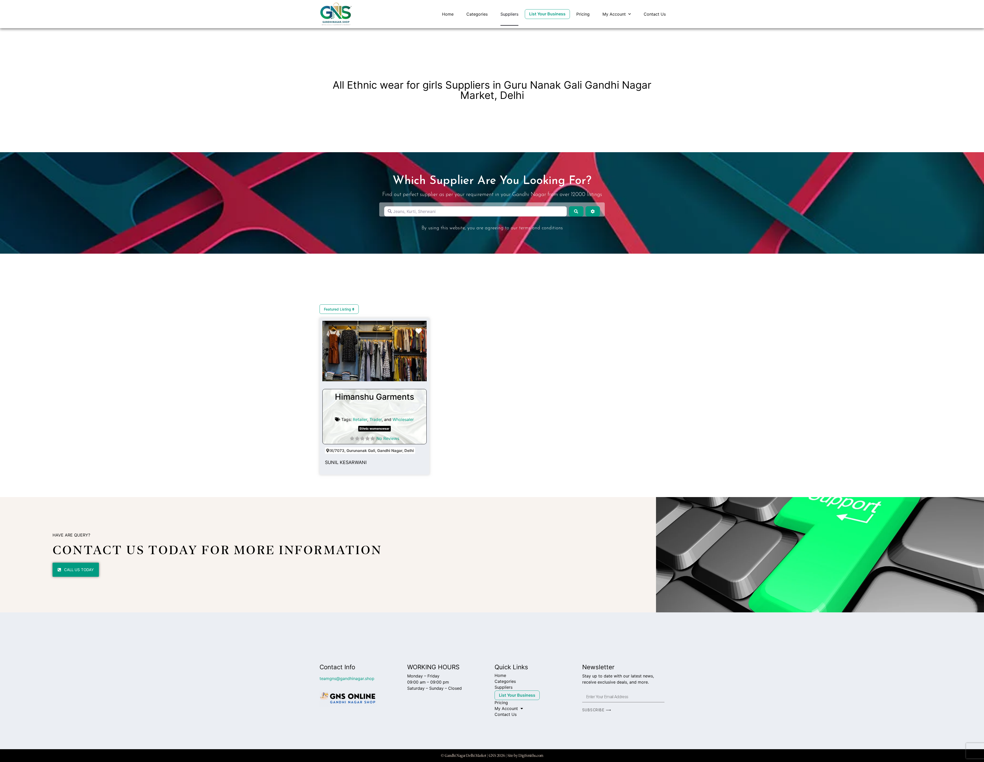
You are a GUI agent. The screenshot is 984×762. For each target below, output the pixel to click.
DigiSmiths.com (530, 755)
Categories (477, 14)
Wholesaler (403, 419)
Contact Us (655, 14)
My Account (614, 14)
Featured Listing (338, 309)
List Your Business (547, 13)
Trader (376, 419)
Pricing (583, 14)
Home (448, 14)
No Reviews (387, 438)
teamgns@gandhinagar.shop (347, 678)
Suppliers (509, 14)
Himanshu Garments (374, 397)
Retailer (360, 419)
